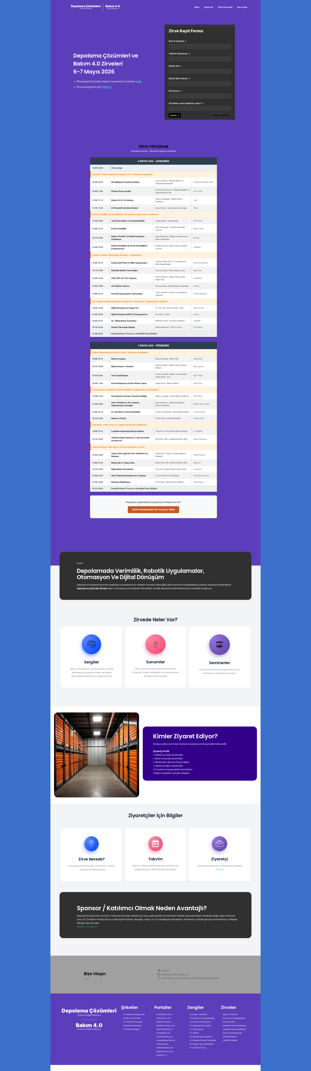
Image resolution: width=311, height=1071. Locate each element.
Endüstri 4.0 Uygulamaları (234, 1018)
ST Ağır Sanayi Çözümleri (201, 1037)
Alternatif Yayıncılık (131, 1018)
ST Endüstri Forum (198, 1048)
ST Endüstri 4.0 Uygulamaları (202, 1018)
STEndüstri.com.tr (164, 1014)
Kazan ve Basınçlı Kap (232, 1033)
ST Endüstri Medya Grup (134, 1014)
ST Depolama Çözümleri (200, 1026)
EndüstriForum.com (165, 1051)
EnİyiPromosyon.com (165, 1026)
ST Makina (194, 1033)
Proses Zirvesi (229, 1022)
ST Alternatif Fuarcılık (132, 1022)
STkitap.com (162, 1044)
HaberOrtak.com (163, 1022)
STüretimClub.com (164, 1037)
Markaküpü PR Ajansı (132, 1026)
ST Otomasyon (196, 1029)
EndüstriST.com (163, 1018)
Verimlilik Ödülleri (230, 1040)
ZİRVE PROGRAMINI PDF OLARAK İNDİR (153, 509)
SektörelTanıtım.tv (164, 1029)
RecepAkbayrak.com (165, 1040)
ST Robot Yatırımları (198, 1014)
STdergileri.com (163, 1033)
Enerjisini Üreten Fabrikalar (234, 1026)
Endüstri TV (161, 1055)
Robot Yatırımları (230, 1014)
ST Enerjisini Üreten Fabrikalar (203, 1040)
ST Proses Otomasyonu (200, 1022)
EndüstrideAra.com (165, 1048)
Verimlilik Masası (230, 1037)
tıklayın (106, 86)
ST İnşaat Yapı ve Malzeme (202, 1044)
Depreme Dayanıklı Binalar (234, 1029)
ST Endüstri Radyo (131, 1029)
